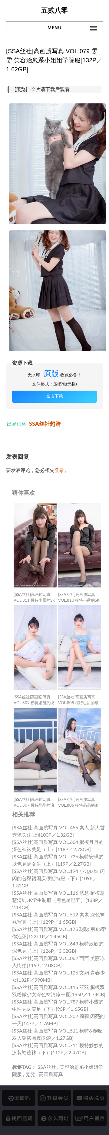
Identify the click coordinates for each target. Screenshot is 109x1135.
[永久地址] (54, 1118)
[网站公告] (90, 1118)
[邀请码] (18, 1098)
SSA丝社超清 (45, 424)
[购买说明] (90, 1098)
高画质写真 (51, 1074)
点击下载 (54, 396)
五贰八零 (54, 10)
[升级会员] (54, 1098)
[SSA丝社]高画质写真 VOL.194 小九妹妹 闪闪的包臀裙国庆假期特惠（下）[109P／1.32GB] (58, 878)
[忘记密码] (18, 1118)
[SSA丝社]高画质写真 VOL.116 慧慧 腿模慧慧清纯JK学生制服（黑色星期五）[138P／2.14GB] (58, 900)
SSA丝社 (47, 1067)
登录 (59, 470)
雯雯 (30, 1074)
